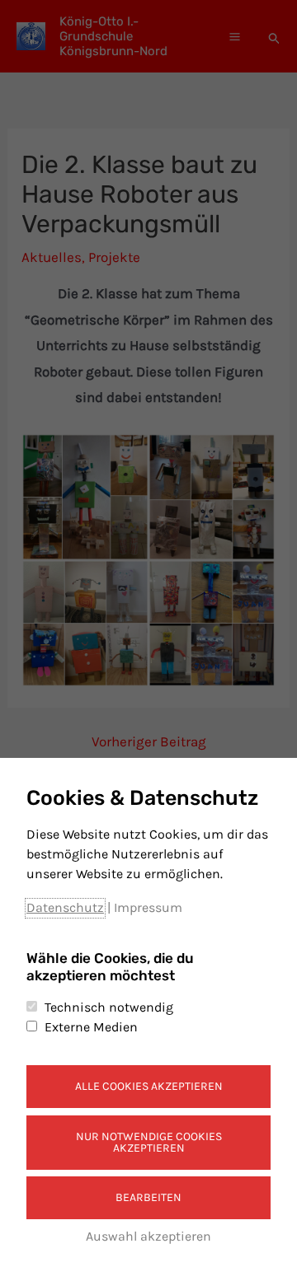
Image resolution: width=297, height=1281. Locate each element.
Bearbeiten (149, 1197)
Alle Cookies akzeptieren (149, 1086)
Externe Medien (91, 1027)
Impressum (148, 907)
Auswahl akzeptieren (148, 1236)
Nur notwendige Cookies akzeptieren (149, 1142)
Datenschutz (65, 907)
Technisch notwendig (109, 1007)
